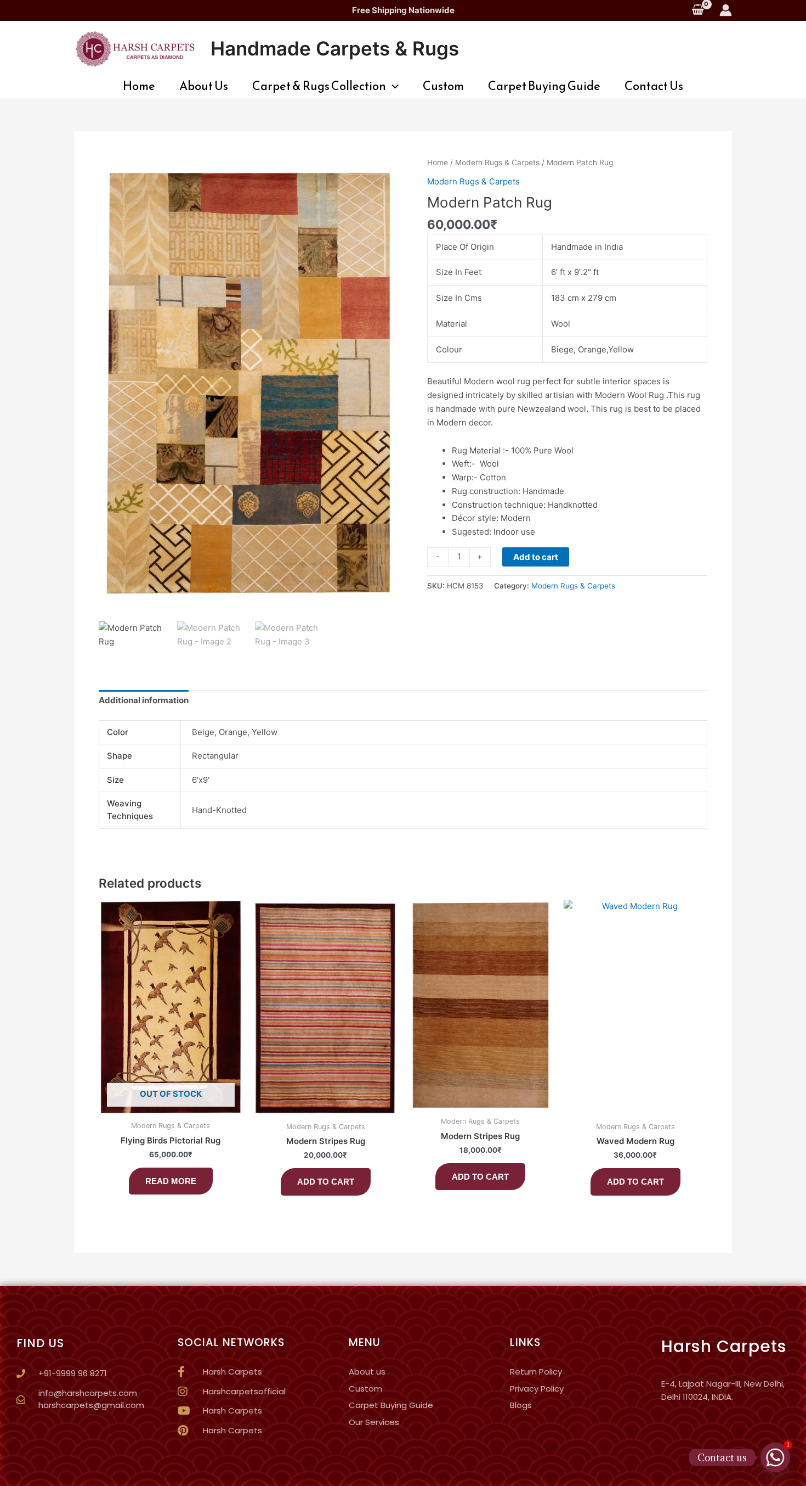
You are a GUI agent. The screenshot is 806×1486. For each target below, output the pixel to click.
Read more (170, 1181)
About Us (203, 86)
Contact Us (654, 86)
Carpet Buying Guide (544, 86)
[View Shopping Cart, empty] (697, 10)
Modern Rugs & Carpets (497, 162)
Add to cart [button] (325, 1181)
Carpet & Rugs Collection (319, 86)
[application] (392, 86)
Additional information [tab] (144, 700)
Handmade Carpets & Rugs (335, 48)
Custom (443, 86)
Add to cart (535, 557)
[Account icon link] (725, 10)
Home (139, 86)
